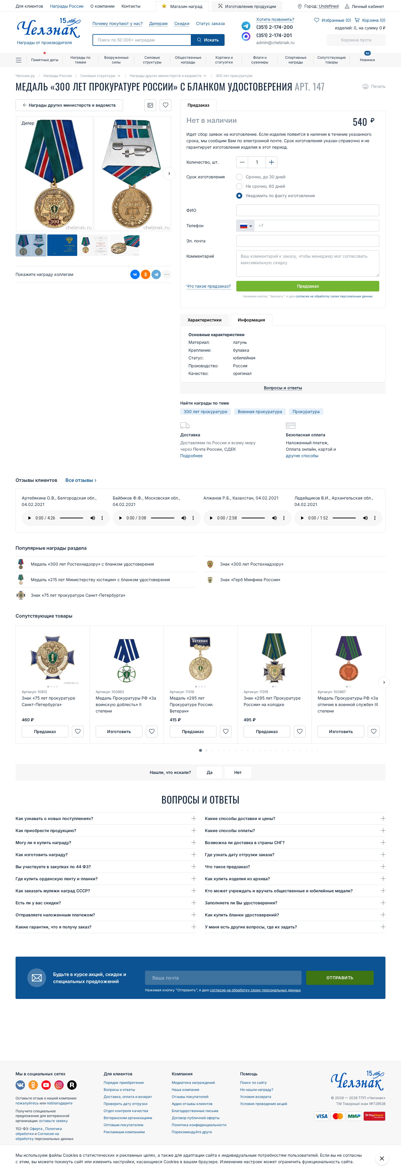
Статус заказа (210, 23)
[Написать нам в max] (246, 36)
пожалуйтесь (27, 1103)
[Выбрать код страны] (245, 226)
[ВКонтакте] (135, 274)
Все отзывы (79, 480)
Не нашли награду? (256, 1089)
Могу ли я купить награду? (43, 842)
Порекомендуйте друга (192, 1132)
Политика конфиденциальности (199, 1125)
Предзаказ (198, 105)
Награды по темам (80, 59)
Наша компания (185, 1089)
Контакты (131, 6)
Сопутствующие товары (331, 59)
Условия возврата (255, 1096)
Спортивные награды (295, 59)
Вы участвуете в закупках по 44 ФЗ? (53, 866)
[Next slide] (169, 173)
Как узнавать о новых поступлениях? (54, 818)
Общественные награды (188, 59)
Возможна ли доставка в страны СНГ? (245, 842)
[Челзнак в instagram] (59, 1085)
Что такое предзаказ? (208, 286)
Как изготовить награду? (42, 854)
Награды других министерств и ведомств (72, 105)
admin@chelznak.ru (275, 42)
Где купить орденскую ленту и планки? (57, 878)
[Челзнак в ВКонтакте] (20, 1085)
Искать (211, 39)
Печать (378, 86)
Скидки (181, 23)
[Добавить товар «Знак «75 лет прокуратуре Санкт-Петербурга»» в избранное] (78, 731)
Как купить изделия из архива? (237, 878)
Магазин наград (186, 6)
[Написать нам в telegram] (246, 25)
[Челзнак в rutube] (72, 1085)
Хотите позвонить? (275, 19)
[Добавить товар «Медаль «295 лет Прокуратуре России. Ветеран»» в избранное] (226, 731)
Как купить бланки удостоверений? (242, 914)
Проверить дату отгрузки (125, 1103)
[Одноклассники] (145, 274)
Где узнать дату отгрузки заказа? (239, 854)
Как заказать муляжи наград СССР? (53, 890)
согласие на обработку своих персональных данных (334, 296)
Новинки (367, 57)
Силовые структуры (152, 59)
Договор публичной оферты (196, 1118)
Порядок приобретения (124, 1082)
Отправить (339, 977)
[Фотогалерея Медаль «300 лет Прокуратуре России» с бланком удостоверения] (150, 105)
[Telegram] (156, 274)
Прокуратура (306, 411)
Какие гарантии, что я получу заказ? (54, 926)
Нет (238, 772)
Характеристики (205, 319)
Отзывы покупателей (190, 1096)
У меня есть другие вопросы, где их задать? (251, 926)
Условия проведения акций (263, 1103)
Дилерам (158, 23)
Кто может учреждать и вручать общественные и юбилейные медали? (279, 890)
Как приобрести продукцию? (46, 830)
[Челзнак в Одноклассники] (33, 1085)
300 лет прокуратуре (205, 411)
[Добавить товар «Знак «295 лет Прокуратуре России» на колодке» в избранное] (300, 731)
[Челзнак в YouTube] (46, 1085)
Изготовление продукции (250, 6)
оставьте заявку (53, 1121)
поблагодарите (60, 1103)
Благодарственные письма (195, 1111)
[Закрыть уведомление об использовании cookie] (381, 1158)
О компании (102, 6)
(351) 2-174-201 (274, 35)
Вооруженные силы (116, 59)
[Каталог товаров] (21, 60)
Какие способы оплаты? (230, 830)
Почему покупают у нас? (117, 23)
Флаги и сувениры (259, 59)
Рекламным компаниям (124, 1132)
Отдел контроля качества (126, 1111)
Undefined (329, 6)
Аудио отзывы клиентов (192, 1103)
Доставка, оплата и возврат (128, 1096)
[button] (200, 750)
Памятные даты (44, 60)
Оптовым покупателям (123, 1125)
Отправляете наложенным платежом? (55, 914)
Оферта (36, 1128)
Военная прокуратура (260, 411)
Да (210, 772)
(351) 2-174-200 (274, 27)
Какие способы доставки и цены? (240, 818)
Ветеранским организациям (128, 1118)
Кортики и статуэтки (224, 59)
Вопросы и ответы (119, 1089)
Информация (251, 319)
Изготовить (119, 731)
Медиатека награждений (193, 1082)
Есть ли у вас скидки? (38, 902)
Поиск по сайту (253, 1082)
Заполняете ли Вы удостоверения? (241, 902)
